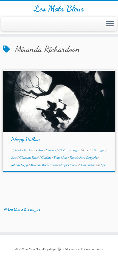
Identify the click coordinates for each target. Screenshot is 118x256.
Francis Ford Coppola (83, 157)
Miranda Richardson (43, 165)
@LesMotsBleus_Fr (22, 209)
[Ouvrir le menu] (110, 24)
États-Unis (61, 157)
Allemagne (98, 150)
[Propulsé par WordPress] (59, 248)
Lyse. (103, 165)
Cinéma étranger (69, 150)
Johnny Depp (19, 165)
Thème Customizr (91, 249)
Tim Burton (88, 165)
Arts (41, 150)
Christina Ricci (29, 157)
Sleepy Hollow (25, 139)
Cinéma (51, 150)
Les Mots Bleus (59, 8)
